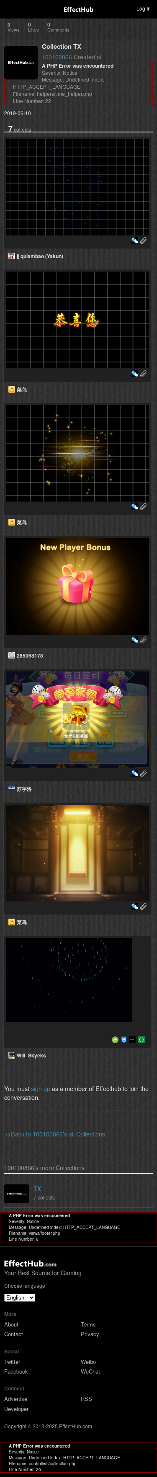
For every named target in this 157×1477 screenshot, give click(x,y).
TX (37, 1188)
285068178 (30, 655)
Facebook (16, 1371)
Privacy (90, 1334)
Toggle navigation (10, 8)
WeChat (90, 1371)
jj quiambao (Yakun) (40, 256)
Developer (16, 1409)
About (11, 1324)
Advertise (15, 1399)
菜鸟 (22, 389)
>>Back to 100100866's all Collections (54, 1133)
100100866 (57, 57)
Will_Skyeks (31, 1055)
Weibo (88, 1362)
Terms (88, 1324)
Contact (13, 1334)
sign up (40, 1088)
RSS (86, 1399)
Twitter (12, 1362)
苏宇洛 (24, 789)
